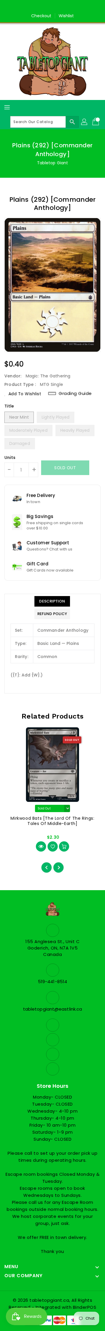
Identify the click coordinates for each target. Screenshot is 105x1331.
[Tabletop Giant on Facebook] (36, 6)
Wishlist (66, 16)
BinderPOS (85, 1307)
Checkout (41, 16)
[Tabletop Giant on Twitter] (47, 6)
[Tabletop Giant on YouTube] (69, 6)
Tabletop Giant (52, 163)
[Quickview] (41, 846)
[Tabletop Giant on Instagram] (58, 6)
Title (9, 406)
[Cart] (96, 122)
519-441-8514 (52, 981)
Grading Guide (75, 393)
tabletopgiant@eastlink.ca (52, 1009)
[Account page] (84, 122)
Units (10, 457)
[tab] (52, 601)
